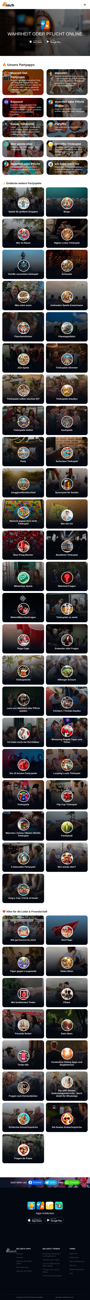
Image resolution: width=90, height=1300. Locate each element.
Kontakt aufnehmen (76, 1269)
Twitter (52, 1182)
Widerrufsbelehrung (76, 1261)
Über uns (72, 1265)
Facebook (37, 1182)
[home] (8, 4)
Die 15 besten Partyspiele (52, 1276)
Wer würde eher (22, 1267)
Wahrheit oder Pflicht (24, 1271)
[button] (85, 5)
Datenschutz (74, 1257)
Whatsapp (74, 1182)
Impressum (73, 1253)
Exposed (19, 1257)
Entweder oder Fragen (51, 1260)
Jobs (71, 1273)
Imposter (19, 1254)
